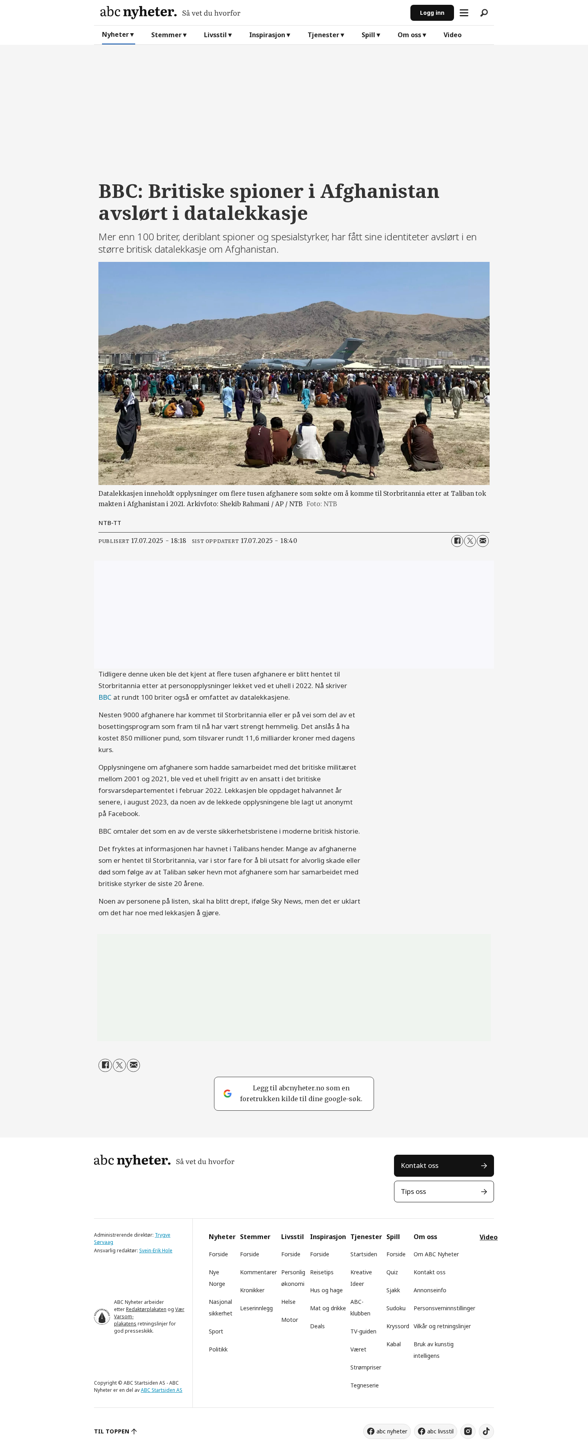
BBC (105, 697)
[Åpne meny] (464, 13)
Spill (368, 34)
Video (453, 34)
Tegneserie (364, 1385)
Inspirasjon (267, 34)
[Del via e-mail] (483, 541)
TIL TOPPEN (111, 1431)
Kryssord (397, 1326)
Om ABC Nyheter (436, 1254)
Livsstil (215, 34)
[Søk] (484, 13)
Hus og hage (326, 1290)
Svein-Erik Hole (155, 1250)
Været (358, 1349)
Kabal (393, 1344)
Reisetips (322, 1272)
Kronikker (252, 1290)
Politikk (218, 1349)
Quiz (392, 1272)
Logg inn (432, 12)
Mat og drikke (328, 1308)
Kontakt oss (419, 1165)
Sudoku (396, 1308)
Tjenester (323, 34)
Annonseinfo (430, 1290)
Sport (216, 1331)
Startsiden (363, 1254)
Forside (218, 1254)
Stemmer (166, 34)
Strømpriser (365, 1367)
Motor (289, 1319)
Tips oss (413, 1191)
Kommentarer (258, 1272)
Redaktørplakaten (146, 1309)
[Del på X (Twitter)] (470, 541)
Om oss (409, 34)
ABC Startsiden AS (161, 1390)
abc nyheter (391, 1431)
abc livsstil (440, 1431)
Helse (288, 1301)
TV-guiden (363, 1331)
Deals (317, 1326)
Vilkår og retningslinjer (442, 1326)
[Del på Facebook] (457, 541)
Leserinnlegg (256, 1308)
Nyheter (115, 34)
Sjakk (393, 1290)
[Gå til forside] (252, 12)
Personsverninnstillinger (444, 1308)
